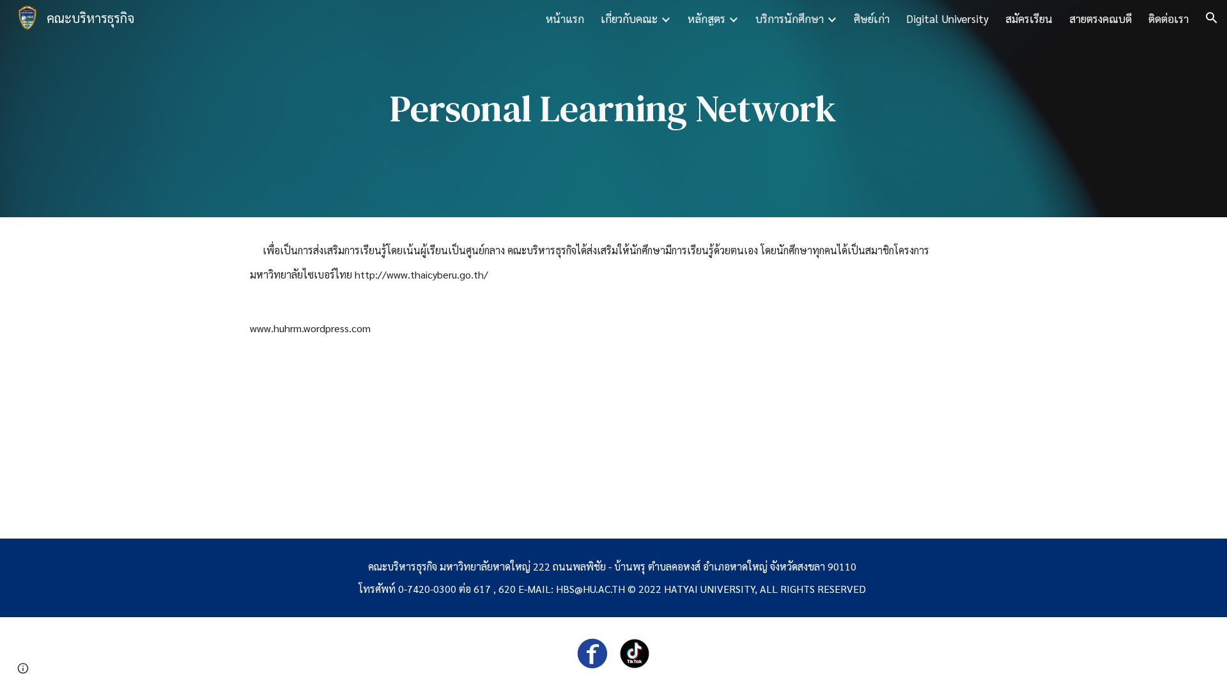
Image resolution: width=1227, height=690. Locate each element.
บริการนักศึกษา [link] (789, 18)
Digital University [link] (947, 18)
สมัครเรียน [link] (1029, 18)
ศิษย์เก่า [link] (872, 18)
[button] (1211, 18)
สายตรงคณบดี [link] (1100, 18)
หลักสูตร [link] (706, 18)
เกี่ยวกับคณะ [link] (629, 18)
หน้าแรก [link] (565, 18)
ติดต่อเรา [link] (1168, 18)
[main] (613, 109)
